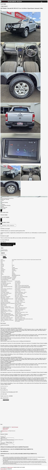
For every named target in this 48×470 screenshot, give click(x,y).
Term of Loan (2, 442)
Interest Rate (2, 443)
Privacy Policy (10, 467)
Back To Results (6, 428)
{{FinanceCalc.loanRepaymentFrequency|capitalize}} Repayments (11, 439)
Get (6, 400)
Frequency (2, 436)
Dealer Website (3, 468)
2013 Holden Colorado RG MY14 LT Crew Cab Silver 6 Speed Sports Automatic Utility (21, 8)
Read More (2, 386)
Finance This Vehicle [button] (8, 225)
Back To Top (5, 429)
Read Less (6, 386)
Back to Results (7, 244)
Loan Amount (2, 437)
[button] (24, 455)
